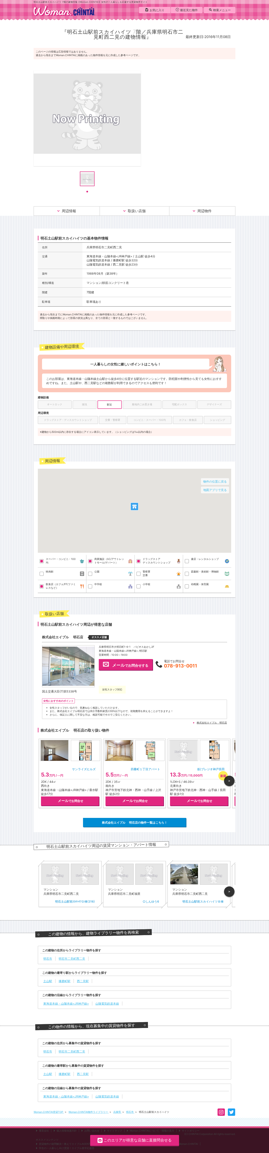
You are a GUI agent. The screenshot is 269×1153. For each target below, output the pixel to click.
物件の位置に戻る (215, 481)
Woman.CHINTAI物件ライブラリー (89, 1112)
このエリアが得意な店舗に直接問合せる (138, 1140)
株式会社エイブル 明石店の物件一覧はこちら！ (134, 822)
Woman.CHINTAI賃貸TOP (49, 1112)
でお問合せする (130, 665)
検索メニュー (222, 10)
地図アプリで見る (215, 490)
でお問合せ (70, 801)
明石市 (130, 1112)
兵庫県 (117, 1112)
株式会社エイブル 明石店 (212, 722)
